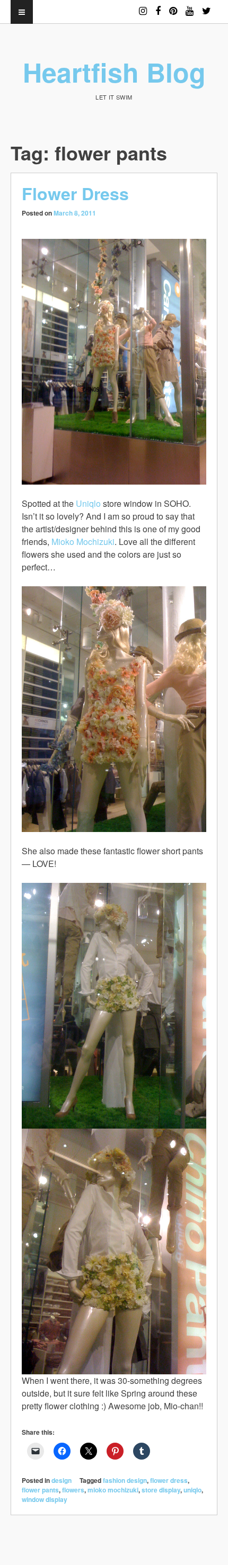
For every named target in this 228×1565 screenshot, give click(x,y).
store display (161, 1490)
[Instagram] (143, 6)
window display (44, 1499)
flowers (73, 1490)
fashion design (125, 1480)
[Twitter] (206, 6)
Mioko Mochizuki (83, 541)
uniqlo (192, 1490)
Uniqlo (88, 503)
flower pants (40, 1490)
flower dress (169, 1480)
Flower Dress (75, 193)
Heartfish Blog (114, 72)
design (61, 1480)
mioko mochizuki (112, 1490)
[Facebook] (158, 6)
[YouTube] (189, 6)
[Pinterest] (173, 6)
